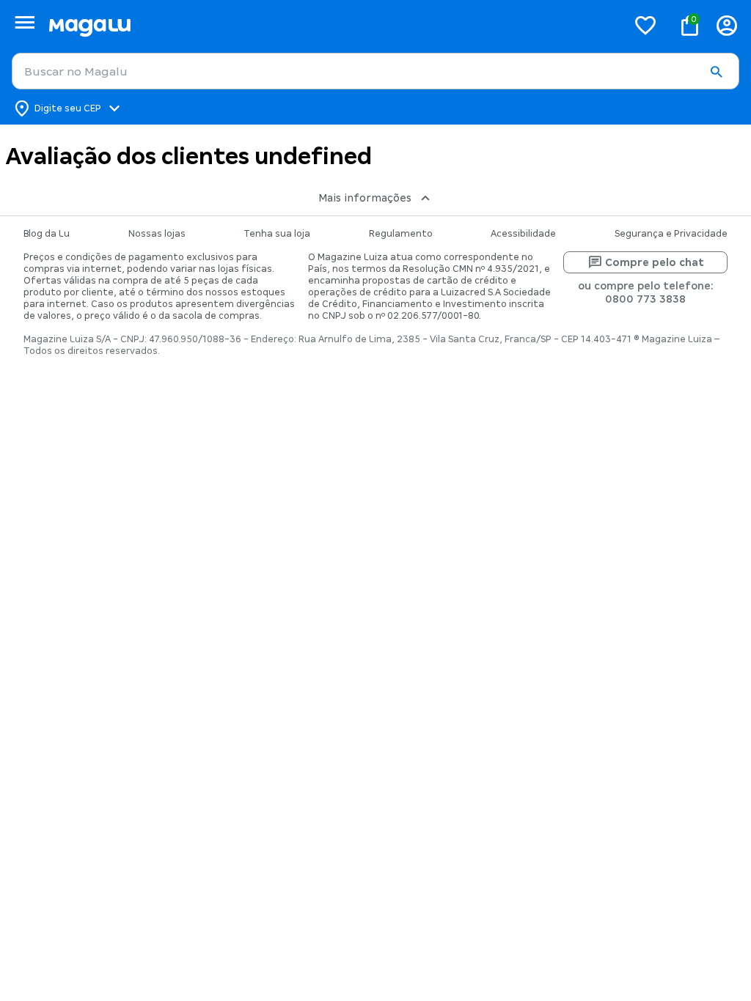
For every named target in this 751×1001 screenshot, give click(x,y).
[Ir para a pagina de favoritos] (645, 25)
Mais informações (364, 198)
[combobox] (375, 71)
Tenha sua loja (276, 234)
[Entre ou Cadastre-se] (726, 25)
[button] (716, 72)
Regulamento (401, 234)
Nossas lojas (157, 234)
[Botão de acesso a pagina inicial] (332, 25)
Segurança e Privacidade (671, 234)
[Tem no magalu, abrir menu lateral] (24, 22)
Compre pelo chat (654, 262)
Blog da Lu (46, 234)
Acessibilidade (523, 234)
